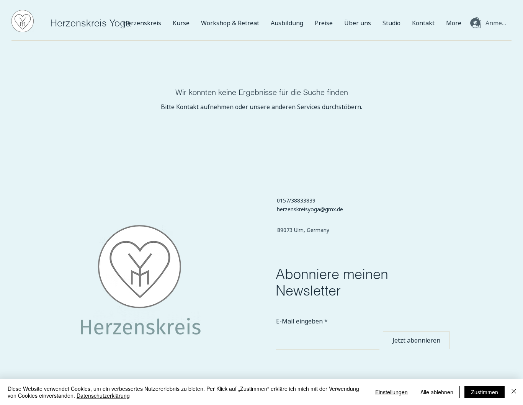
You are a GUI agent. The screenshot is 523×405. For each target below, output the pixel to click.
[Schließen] (513, 392)
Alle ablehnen (436, 392)
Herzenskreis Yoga (90, 23)
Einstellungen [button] (391, 392)
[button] (476, 22)
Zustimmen (484, 392)
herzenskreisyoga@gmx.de (310, 209)
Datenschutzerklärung (103, 395)
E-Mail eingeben (299, 321)
